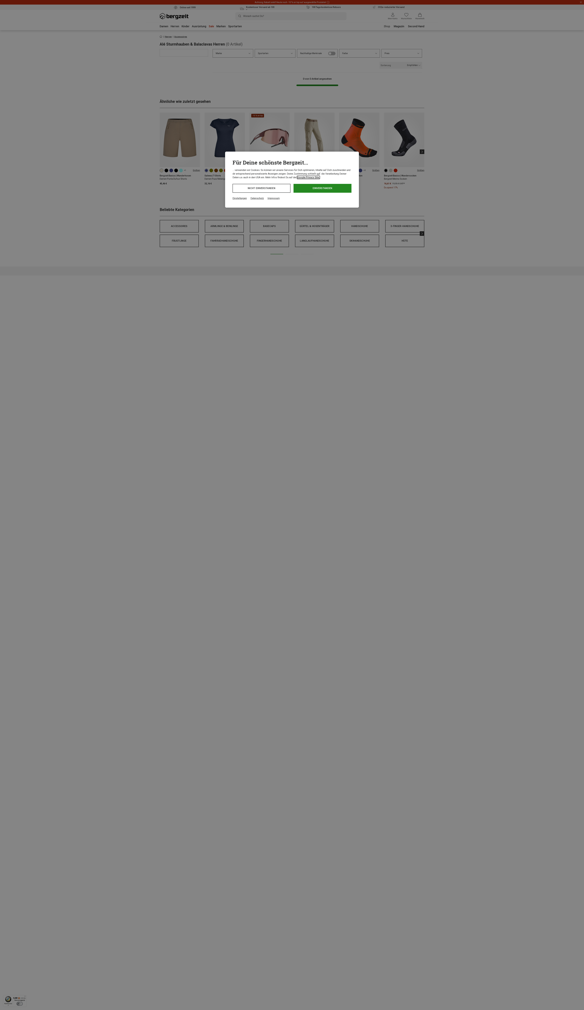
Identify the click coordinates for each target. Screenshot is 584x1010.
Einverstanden (322, 188)
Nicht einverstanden (261, 188)
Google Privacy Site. (308, 177)
